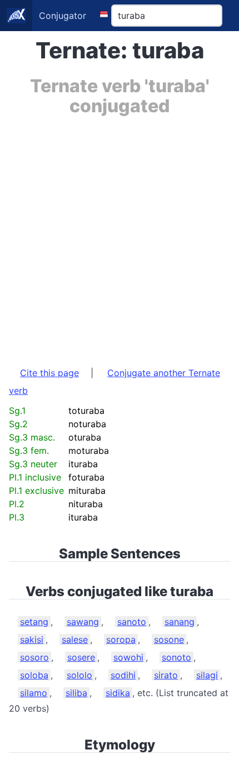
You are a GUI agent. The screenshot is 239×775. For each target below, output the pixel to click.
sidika (118, 692)
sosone (169, 639)
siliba (76, 692)
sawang (83, 621)
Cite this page (49, 372)
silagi (207, 675)
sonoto (176, 657)
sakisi (31, 639)
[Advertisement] (119, 235)
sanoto (131, 621)
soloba (34, 675)
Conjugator (62, 15)
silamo (33, 692)
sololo (79, 675)
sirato (166, 675)
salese (75, 639)
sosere (81, 657)
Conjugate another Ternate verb (114, 381)
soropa (121, 639)
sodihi (123, 675)
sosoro (34, 657)
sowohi (128, 657)
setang (34, 621)
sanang (180, 621)
